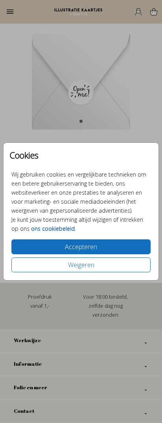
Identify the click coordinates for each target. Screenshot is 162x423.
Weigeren (81, 265)
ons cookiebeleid (53, 228)
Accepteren (81, 246)
